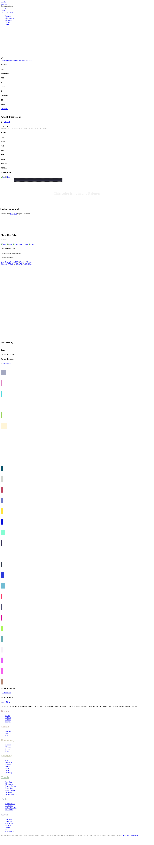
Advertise (8, 819)
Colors (7, 716)
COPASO (9, 810)
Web (7, 770)
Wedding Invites (11, 794)
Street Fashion (10, 790)
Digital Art (9, 762)
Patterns (8, 720)
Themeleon (9, 806)
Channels (8, 20)
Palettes (8, 718)
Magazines (9, 788)
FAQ (7, 829)
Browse (8, 16)
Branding (8, 782)
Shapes (7, 722)
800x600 (11, 264)
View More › (6, 363)
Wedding (8, 772)
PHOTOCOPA (10, 808)
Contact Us (9, 823)
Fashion (8, 764)
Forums (8, 745)
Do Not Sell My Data (131, 835)
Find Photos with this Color (22, 60)
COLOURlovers (7, 12)
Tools (7, 24)
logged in (13, 214)
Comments (4, 95)
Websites (8, 792)
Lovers (7, 749)
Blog (7, 751)
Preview (23, 262)
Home (7, 766)
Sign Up (4, 4)
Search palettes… (7, 6)
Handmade (9, 784)
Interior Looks (10, 786)
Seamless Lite (10, 804)
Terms (7, 827)
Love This (4, 109)
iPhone (29, 262)
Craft (7, 760)
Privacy (8, 825)
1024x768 (19, 264)
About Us (8, 821)
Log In (3, 2)
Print (7, 768)
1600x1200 (27, 264)
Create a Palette (6, 60)
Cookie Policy (10, 831)
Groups (8, 747)
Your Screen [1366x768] (9, 262)
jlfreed (7, 122)
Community (9, 18)
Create (3, 10)
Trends (7, 22)
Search (3, 8)
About (4, 814)
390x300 (4, 264)
